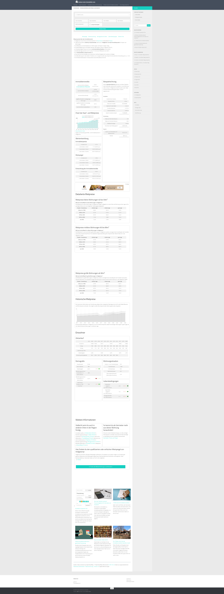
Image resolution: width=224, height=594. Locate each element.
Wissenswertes (138, 97)
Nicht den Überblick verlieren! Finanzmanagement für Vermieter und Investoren (102, 503)
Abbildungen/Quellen (130, 581)
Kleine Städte (137, 20)
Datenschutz (128, 580)
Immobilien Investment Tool (81, 508)
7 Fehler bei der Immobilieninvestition (121, 502)
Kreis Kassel (99, 40)
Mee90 (136, 57)
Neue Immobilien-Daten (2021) (101, 539)
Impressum (128, 578)
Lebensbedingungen (112, 36)
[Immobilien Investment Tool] (84, 498)
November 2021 (138, 74)
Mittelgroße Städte (138, 17)
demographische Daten (102, 36)
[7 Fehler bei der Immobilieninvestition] (122, 495)
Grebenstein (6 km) (90, 433)
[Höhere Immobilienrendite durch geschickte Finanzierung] (84, 533)
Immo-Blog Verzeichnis (124, 4)
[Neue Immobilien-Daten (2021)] (103, 532)
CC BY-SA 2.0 (112, 564)
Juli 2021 (136, 82)
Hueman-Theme (88, 591)
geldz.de (75, 581)
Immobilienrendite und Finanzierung (95, 4)
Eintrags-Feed (137, 107)
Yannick (136, 60)
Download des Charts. (80, 131)
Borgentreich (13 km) (93, 441)
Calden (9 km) (91, 434)
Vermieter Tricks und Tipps (110, 438)
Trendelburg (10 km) (87, 438)
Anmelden (137, 104)
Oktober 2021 (137, 76)
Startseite (75, 4)
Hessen (110, 40)
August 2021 (137, 79)
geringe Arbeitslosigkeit (95, 24)
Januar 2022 (137, 71)
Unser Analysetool (82, 4)
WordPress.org (138, 113)
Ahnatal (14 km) (90, 443)
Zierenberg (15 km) (82, 445)
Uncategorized (138, 94)
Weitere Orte (121, 36)
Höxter (79, 459)
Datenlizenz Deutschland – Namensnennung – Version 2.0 (86, 566)
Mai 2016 (137, 87)
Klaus (136, 54)
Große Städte (137, 14)
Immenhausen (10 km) (88, 436)
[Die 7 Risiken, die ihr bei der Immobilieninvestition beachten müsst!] (122, 532)
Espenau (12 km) (90, 440)
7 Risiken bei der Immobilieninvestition (110, 4)
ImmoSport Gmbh (138, 62)
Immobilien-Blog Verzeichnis (143, 54)
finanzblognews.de (77, 583)
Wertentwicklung (92, 36)
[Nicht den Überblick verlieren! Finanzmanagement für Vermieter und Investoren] (103, 494)
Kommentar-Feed (138, 110)
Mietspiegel (84, 36)
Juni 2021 (137, 84)
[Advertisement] (102, 70)
